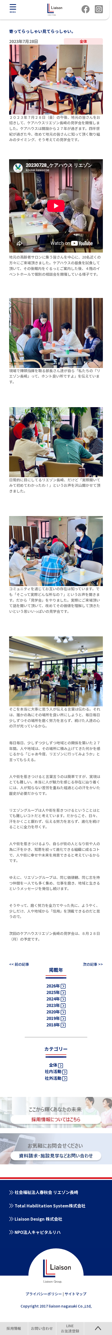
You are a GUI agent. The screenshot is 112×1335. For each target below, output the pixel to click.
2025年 (53, 992)
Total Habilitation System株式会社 (50, 1205)
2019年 (53, 1018)
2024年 (53, 999)
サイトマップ (75, 1293)
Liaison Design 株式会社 (38, 1219)
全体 (53, 1065)
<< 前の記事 (19, 964)
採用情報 (14, 1328)
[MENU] (13, 6)
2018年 (53, 1024)
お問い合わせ (42, 1328)
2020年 (53, 1012)
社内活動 (53, 1071)
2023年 (53, 1005)
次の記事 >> (93, 964)
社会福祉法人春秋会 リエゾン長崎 (46, 1192)
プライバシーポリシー (44, 1293)
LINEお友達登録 (70, 1328)
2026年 (53, 986)
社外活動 (53, 1078)
